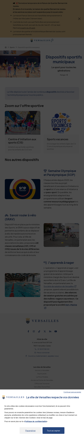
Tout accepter (53, 430)
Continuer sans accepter (72, 392)
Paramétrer (30, 430)
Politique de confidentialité (36, 421)
